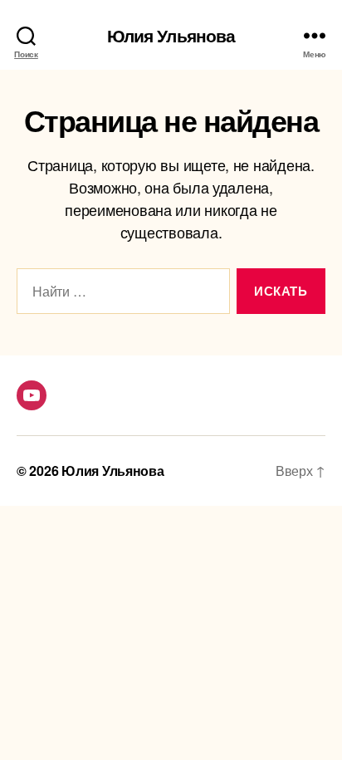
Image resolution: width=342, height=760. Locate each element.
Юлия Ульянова (171, 35)
